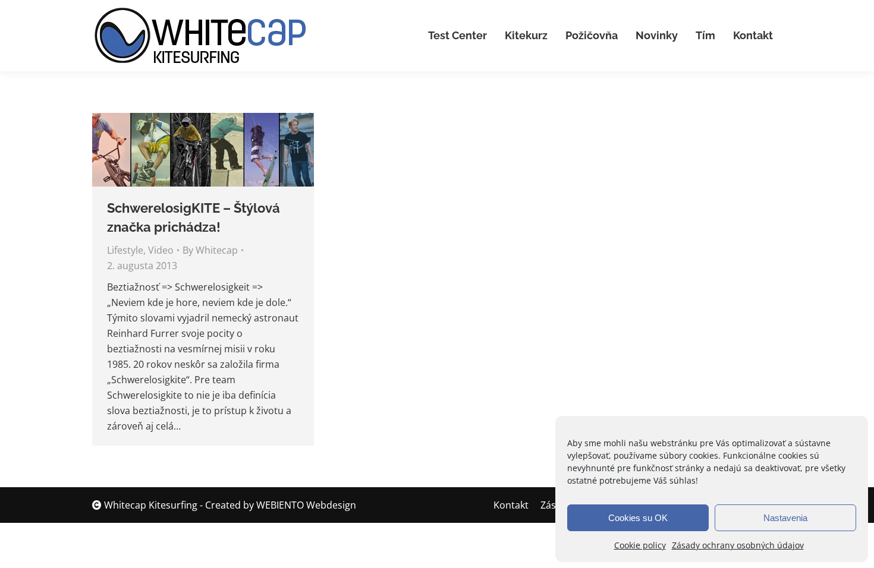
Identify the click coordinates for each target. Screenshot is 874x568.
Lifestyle (125, 250)
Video (161, 250)
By (210, 250)
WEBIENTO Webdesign (306, 505)
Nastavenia (785, 518)
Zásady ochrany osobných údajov (738, 545)
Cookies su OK (638, 518)
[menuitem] (457, 35)
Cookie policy (640, 545)
